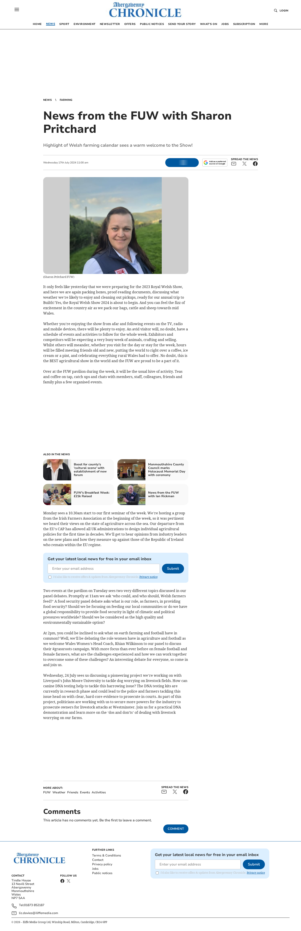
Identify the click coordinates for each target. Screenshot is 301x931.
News (47, 100)
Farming (66, 100)
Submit (173, 568)
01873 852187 (34, 905)
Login (284, 10)
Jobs (95, 869)
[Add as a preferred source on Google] (214, 163)
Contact (97, 860)
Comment (176, 829)
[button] (16, 9)
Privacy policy (102, 864)
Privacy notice (148, 577)
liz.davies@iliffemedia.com (38, 913)
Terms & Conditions (106, 855)
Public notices (102, 873)
